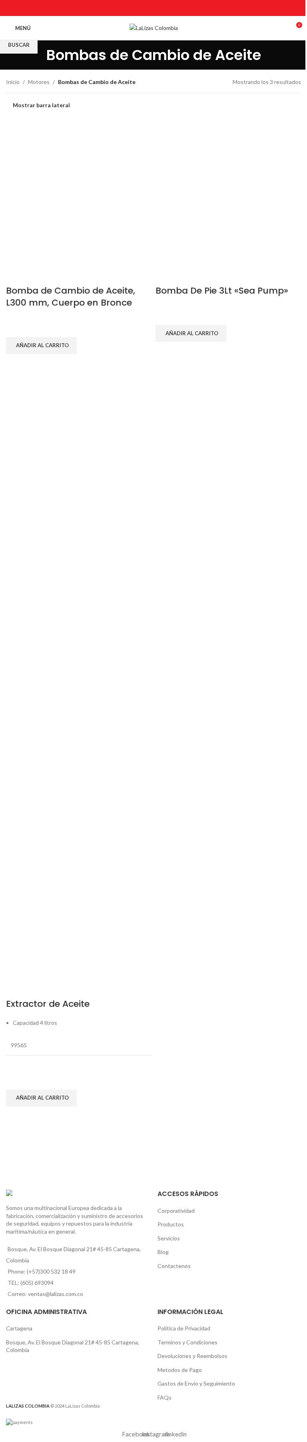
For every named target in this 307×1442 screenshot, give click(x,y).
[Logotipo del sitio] (154, 27)
